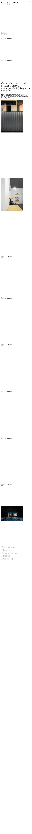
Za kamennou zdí (9, 553)
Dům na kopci (8, 558)
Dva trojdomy (8, 547)
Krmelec (5, 555)
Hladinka (5, 550)
